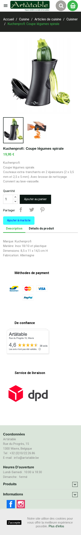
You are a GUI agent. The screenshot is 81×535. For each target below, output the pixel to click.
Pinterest (42, 210)
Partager (21, 210)
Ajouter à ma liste (19, 220)
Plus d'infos (56, 526)
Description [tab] (14, 228)
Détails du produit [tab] (41, 228)
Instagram (21, 504)
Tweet (31, 210)
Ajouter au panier (35, 199)
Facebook (11, 504)
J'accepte (14, 522)
